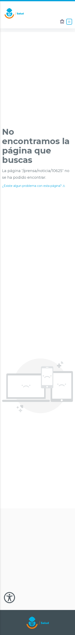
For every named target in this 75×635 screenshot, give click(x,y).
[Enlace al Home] (62, 21)
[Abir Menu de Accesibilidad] (9, 597)
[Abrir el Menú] (69, 22)
